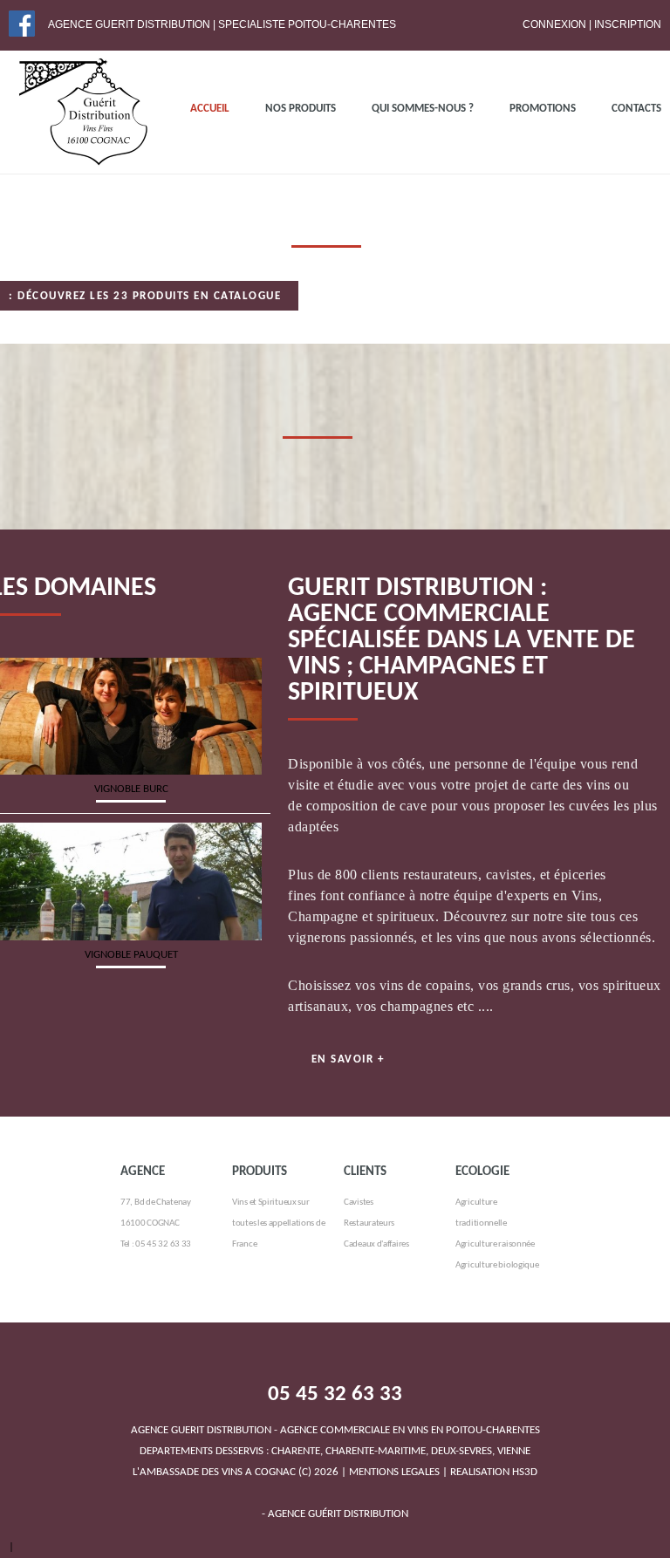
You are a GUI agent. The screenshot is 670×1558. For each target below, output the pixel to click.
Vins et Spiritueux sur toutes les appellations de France (278, 1223)
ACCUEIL (209, 108)
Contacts (636, 108)
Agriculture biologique (496, 1265)
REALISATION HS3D (493, 1472)
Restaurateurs (369, 1223)
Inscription (627, 24)
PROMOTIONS (542, 108)
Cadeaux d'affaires (376, 1244)
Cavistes (358, 1202)
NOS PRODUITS (300, 108)
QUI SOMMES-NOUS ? (423, 108)
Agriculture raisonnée (495, 1244)
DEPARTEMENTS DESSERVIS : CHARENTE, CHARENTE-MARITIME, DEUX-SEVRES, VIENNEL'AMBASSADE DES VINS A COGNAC (335, 1451)
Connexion (554, 24)
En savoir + (348, 1059)
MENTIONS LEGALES (394, 1472)
